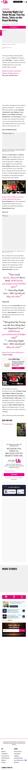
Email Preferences (5, 758)
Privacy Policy (14, 479)
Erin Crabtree (7, 24)
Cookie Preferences (18, 758)
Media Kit (3, 760)
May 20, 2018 (13, 296)
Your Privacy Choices (18, 760)
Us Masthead (4, 753)
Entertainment (5, 9)
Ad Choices (16, 762)
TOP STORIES (13, 27)
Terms (20, 477)
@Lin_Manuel (10, 277)
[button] (24, 2)
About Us (3, 751)
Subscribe (18, 1)
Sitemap (3, 762)
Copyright (16, 756)
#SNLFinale (17, 280)
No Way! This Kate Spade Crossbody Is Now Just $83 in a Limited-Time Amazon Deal (18, 363)
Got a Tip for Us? (5, 756)
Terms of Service (18, 751)
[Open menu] (2, 1)
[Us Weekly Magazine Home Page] (5, 1)
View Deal (18, 368)
